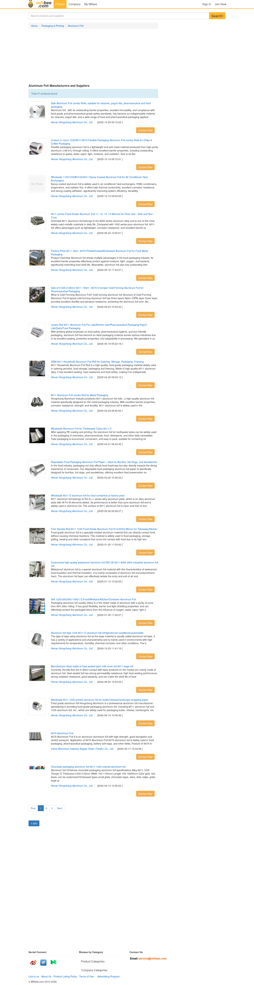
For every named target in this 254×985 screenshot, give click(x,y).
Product (60, 4)
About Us (46, 976)
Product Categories (93, 961)
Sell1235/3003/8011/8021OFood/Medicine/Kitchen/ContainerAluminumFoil (93, 599)
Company (75, 4)
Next (59, 808)
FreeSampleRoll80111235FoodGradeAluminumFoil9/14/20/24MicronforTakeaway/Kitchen (104, 529)
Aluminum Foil (75, 25)
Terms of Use (86, 976)
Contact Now (145, 130)
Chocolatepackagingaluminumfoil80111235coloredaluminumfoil (88, 766)
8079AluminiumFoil (62, 733)
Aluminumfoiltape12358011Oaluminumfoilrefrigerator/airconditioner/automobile (97, 632)
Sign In (206, 4)
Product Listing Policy (65, 976)
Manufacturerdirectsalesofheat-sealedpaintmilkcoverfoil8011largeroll (92, 666)
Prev (33, 808)
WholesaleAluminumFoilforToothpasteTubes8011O (81, 428)
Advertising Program (108, 976)
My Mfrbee (90, 4)
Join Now (220, 4)
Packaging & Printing (52, 25)
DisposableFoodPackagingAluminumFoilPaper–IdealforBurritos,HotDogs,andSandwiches (104, 462)
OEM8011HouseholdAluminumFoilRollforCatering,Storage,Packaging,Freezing (97, 361)
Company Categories (94, 970)
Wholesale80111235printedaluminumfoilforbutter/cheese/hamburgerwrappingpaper (99, 699)
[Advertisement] (93, 56)
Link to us (34, 976)
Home (34, 25)
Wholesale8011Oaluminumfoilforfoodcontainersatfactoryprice (88, 495)
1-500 (34, 823)
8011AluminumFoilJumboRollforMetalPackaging (79, 395)
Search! (217, 15)
